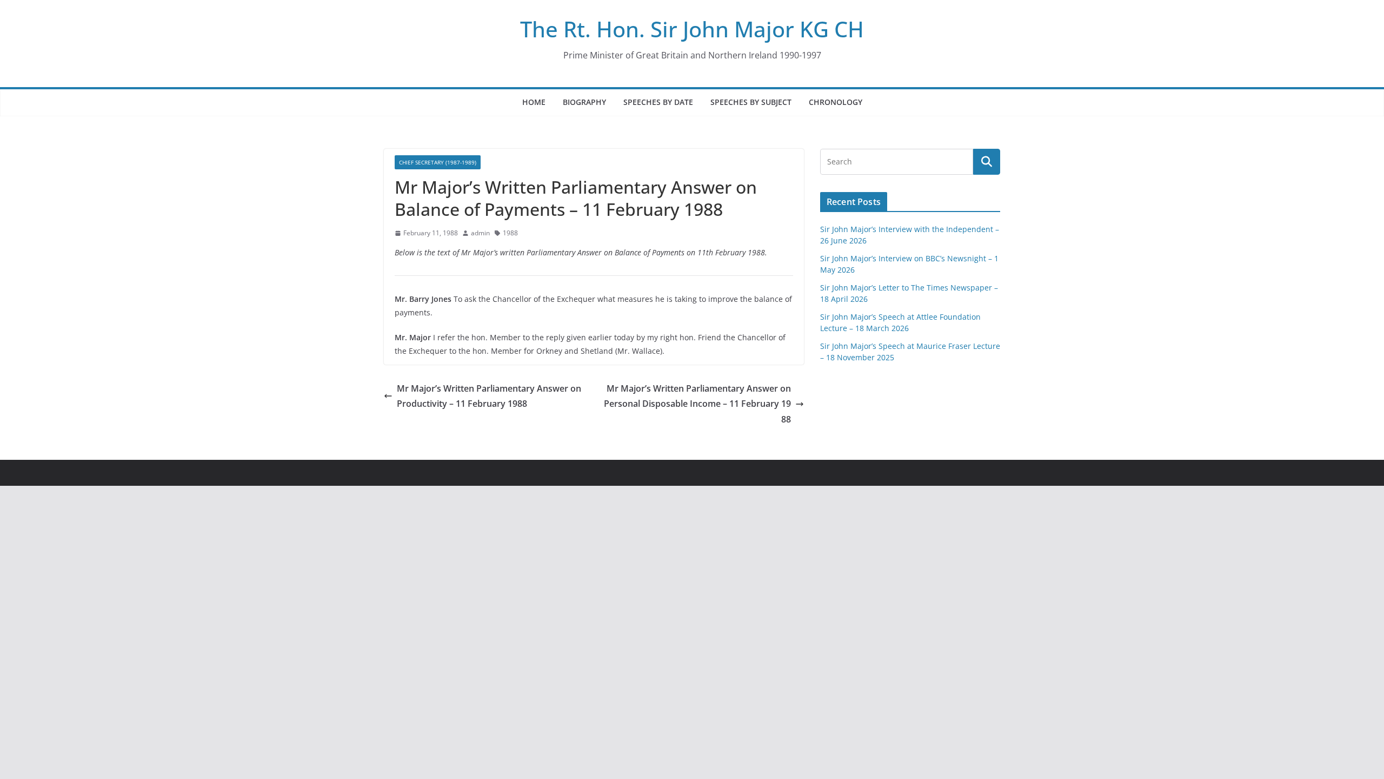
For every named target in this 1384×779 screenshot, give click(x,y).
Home (533, 102)
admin (480, 232)
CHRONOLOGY (835, 102)
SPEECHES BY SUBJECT (750, 102)
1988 (510, 232)
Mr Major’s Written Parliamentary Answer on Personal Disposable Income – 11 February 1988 (697, 404)
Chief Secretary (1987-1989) (437, 162)
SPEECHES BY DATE (658, 102)
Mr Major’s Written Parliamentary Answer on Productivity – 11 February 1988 (489, 396)
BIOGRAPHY (584, 102)
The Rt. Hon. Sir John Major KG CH (692, 29)
